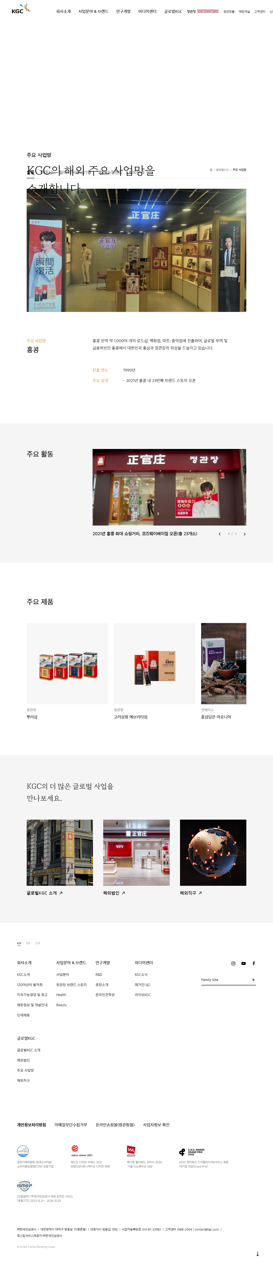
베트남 (46, 172)
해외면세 (136, 172)
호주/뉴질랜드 (110, 172)
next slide (207, 493)
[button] (219, 534)
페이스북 (253, 963)
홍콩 (30, 172)
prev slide (131, 493)
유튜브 (243, 963)
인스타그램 (233, 963)
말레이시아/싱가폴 (75, 172)
